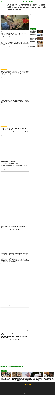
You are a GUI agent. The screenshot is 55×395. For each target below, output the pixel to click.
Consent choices (27, 393)
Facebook (16, 163)
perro (18, 366)
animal (5, 366)
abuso (2, 366)
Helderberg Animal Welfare (4, 69)
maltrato (9, 366)
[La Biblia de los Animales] (27, 1)
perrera (14, 366)
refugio (21, 366)
